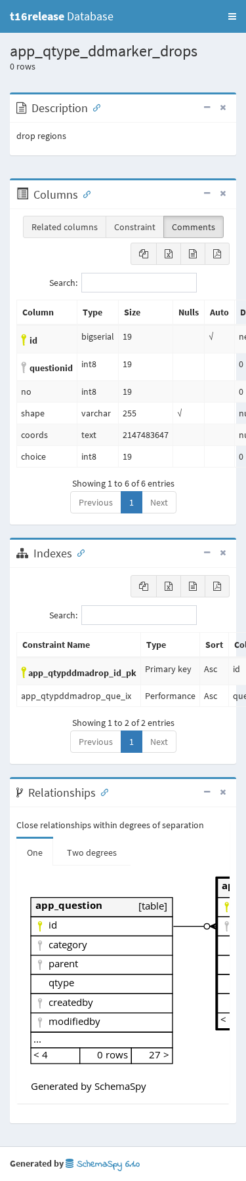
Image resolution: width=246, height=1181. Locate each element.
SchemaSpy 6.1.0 (106, 1164)
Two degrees (92, 852)
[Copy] (144, 254)
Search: (63, 283)
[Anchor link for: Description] (94, 107)
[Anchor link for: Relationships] (102, 791)
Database (61, 16)
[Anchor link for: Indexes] (78, 552)
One (35, 852)
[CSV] (192, 254)
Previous (96, 502)
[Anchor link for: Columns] (84, 193)
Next (159, 502)
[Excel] (168, 254)
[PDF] (217, 254)
